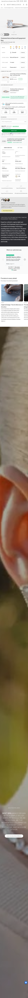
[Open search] (4, 4)
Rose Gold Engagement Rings (8, 7)
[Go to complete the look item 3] (11, 82)
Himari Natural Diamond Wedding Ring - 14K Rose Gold (18, 74)
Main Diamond (8, 147)
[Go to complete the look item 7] (18, 82)
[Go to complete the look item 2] (9, 82)
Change (23, 52)
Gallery (6, 34)
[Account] (23, 4)
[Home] (14, 4)
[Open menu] (1, 4)
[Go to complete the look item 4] (13, 82)
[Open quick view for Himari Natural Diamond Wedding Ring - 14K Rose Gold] (5, 77)
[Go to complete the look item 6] (16, 82)
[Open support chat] (26, 982)
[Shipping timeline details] (12, 134)
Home (2, 7)
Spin (3, 34)
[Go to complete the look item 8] (20, 82)
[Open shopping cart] (26, 4)
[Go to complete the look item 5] (15, 82)
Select (23, 67)
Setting (20, 147)
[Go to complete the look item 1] (8, 82)
